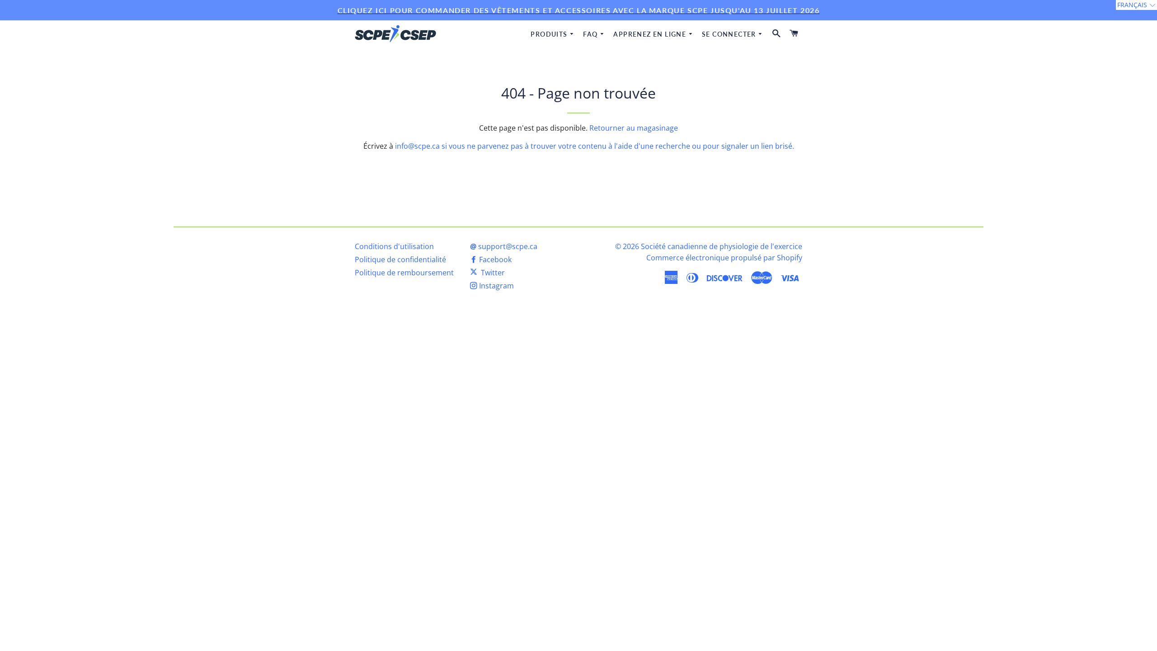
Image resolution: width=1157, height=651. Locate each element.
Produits (550, 34)
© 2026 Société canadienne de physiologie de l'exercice (708, 246)
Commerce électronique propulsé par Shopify (724, 258)
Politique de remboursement (404, 273)
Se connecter (730, 34)
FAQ (591, 34)
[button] (1136, 5)
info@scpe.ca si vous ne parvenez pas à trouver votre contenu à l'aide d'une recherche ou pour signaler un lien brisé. (594, 146)
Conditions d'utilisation (394, 246)
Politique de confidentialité (400, 259)
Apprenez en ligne (650, 34)
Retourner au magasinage (633, 128)
